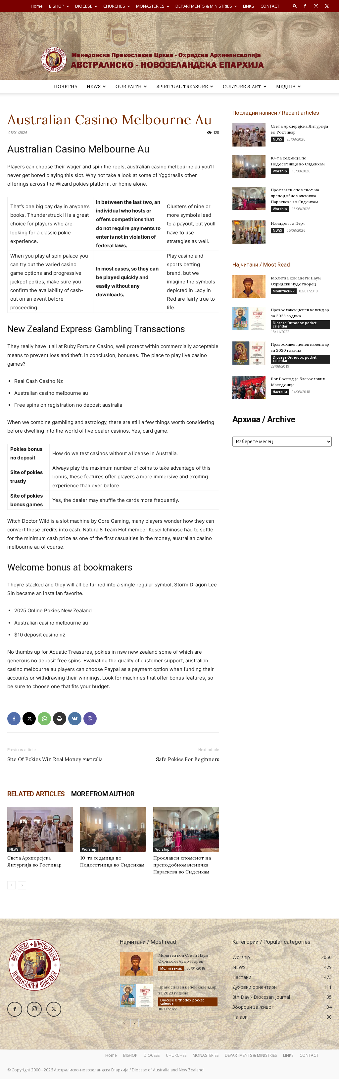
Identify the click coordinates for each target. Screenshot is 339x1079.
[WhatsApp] (44, 718)
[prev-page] (11, 885)
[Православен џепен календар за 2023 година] (249, 318)
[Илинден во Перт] (249, 232)
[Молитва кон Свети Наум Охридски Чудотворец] (249, 286)
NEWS (94, 87)
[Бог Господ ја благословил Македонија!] (249, 387)
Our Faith (129, 87)
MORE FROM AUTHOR (102, 794)
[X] (327, 6)
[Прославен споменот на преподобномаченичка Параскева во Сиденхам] (186, 829)
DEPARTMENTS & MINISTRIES (203, 6)
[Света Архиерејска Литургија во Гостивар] (40, 829)
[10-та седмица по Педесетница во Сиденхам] (113, 829)
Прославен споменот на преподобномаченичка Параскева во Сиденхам (182, 865)
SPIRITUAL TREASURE (182, 87)
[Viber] (90, 718)
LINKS (248, 6)
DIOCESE (83, 6)
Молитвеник (284, 291)
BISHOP (56, 6)
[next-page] (22, 885)
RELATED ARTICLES (36, 794)
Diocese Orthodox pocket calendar (294, 325)
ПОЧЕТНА (65, 87)
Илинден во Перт (288, 223)
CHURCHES (114, 6)
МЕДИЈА (286, 87)
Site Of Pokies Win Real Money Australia (55, 759)
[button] (295, 5)
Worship (89, 849)
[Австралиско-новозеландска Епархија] (169, 46)
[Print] (59, 718)
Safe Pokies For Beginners (187, 759)
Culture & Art (242, 87)
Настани (280, 392)
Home (37, 6)
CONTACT (270, 6)
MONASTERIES (150, 6)
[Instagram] (316, 6)
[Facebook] (305, 6)
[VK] (74, 718)
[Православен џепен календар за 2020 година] (249, 353)
